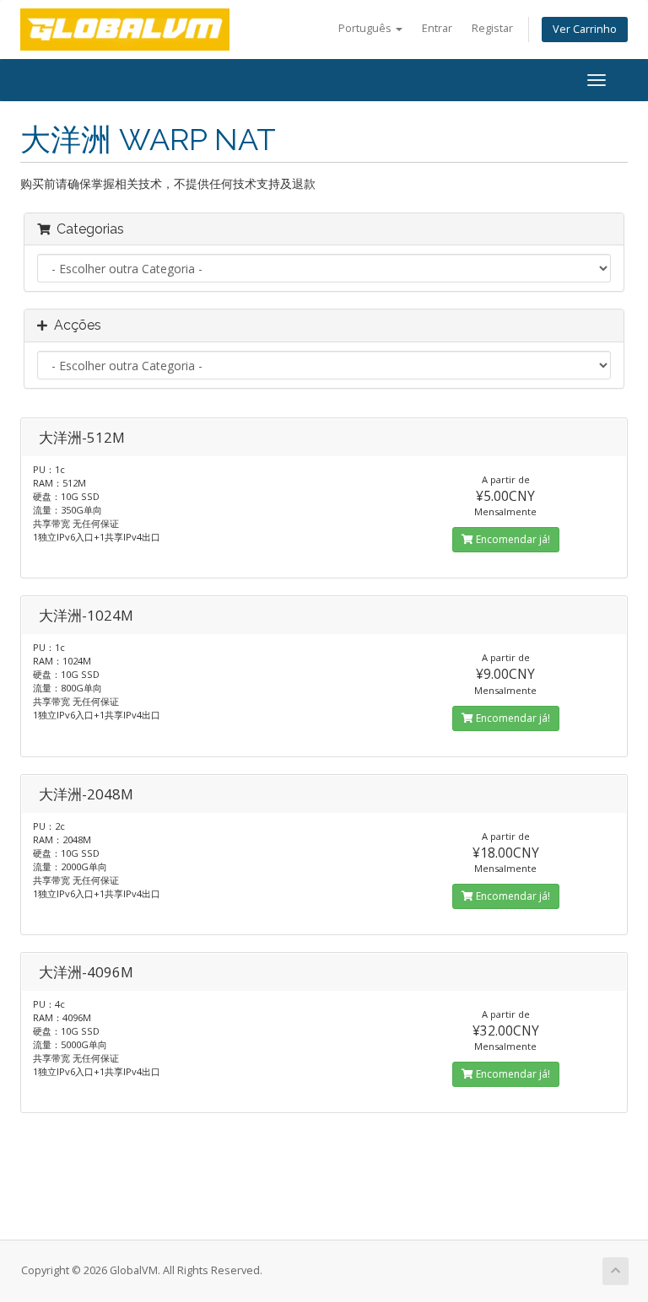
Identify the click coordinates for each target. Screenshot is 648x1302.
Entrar (437, 28)
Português (366, 28)
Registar (492, 28)
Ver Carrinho (585, 29)
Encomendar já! (511, 539)
